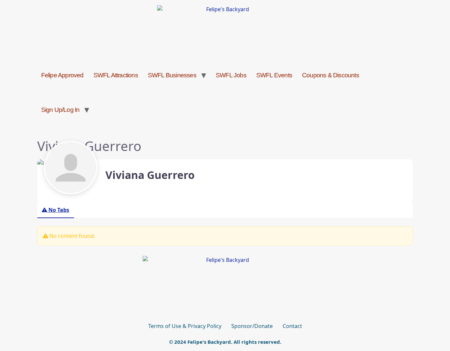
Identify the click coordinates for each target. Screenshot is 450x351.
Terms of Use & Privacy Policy (184, 326)
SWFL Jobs (231, 75)
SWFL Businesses (172, 75)
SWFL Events (274, 75)
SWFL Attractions (116, 75)
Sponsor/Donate (252, 326)
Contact (292, 326)
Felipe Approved (62, 75)
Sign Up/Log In (60, 109)
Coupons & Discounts (330, 75)
